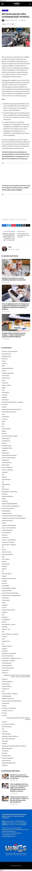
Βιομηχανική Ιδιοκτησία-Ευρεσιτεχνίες (11, 409)
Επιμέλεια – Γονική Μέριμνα (9, 540)
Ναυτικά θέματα (6, 619)
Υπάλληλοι (4, 743)
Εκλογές (4, 498)
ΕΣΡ (3, 547)
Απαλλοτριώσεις (6, 378)
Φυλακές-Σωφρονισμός (7, 758)
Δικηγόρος (12, 219)
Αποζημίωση (5, 383)
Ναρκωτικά (4, 617)
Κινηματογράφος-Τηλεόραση (9, 588)
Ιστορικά (4, 576)
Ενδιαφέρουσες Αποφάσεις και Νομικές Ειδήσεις (14, 518)
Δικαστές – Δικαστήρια (7, 469)
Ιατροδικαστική (6, 564)
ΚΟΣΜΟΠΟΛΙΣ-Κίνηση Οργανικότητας (11, 595)
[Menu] (2, 4)
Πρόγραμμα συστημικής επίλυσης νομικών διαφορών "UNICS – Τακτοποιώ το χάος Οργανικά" (17, 675)
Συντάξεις (4, 715)
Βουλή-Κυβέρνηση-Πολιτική (9, 412)
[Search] (30, 4)
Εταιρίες (4, 549)
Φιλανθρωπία (5, 750)
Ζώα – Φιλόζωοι (6, 559)
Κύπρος (4, 602)
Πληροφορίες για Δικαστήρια (9, 653)
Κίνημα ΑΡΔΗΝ (5, 585)
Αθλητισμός (5, 358)
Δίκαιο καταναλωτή (6, 462)
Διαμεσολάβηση (6, 438)
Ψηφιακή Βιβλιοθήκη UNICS (9, 763)
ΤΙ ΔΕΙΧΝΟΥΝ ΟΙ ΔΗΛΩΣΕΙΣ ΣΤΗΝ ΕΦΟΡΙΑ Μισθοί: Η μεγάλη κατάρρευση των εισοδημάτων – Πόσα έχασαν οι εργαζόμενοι (8, 237)
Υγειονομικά (5, 741)
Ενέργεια (4, 523)
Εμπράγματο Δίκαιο (6, 513)
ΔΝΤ (3, 482)
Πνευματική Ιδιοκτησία (7, 656)
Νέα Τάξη (4, 622)
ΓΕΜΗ (3, 414)
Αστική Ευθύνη (5, 392)
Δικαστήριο (4, 472)
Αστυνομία (4, 395)
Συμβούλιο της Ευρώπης (8, 698)
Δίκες (3, 474)
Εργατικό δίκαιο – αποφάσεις (9, 544)
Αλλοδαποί (4, 363)
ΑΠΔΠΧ (3, 380)
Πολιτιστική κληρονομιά (8, 668)
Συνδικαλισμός (5, 703)
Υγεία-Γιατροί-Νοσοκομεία (8, 738)
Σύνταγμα (4, 713)
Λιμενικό (4, 607)
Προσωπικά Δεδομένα (7, 681)
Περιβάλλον (5, 651)
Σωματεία (4, 721)
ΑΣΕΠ (3, 390)
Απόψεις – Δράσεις (6, 385)
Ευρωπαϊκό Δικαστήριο (7, 554)
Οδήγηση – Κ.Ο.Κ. (6, 629)
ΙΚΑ (3, 571)
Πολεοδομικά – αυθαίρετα (8, 660)
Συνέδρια (4, 705)
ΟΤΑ (3, 643)
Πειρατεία (4, 648)
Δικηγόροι (4, 477)
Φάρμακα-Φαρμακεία (7, 748)
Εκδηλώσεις (5, 494)
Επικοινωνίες (5, 537)
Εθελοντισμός (5, 489)
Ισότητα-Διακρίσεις (7, 573)
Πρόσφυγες (4, 679)
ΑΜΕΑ (3, 366)
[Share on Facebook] (8, 24)
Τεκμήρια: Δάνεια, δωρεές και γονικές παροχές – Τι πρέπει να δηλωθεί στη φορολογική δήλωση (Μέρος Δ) (14, 334)
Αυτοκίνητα (5, 10)
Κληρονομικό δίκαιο (7, 590)
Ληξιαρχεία (5, 605)
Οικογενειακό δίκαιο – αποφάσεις (10, 634)
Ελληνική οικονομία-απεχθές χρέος (10, 506)
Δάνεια (3, 421)
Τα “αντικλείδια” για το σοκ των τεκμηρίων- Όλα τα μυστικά (23, 235)
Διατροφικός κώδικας (7, 448)
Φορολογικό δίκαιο (6, 755)
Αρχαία (3, 387)
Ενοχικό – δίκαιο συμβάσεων (9, 527)
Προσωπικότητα (6, 684)
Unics (7, 20)
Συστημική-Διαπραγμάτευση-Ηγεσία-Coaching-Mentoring (18, 718)
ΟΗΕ (3, 631)
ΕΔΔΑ (3, 486)
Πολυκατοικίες (5, 670)
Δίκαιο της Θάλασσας (7, 467)
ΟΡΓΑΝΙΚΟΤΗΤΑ (6, 641)
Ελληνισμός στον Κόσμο (8, 508)
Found (1, 870)
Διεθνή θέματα (5, 460)
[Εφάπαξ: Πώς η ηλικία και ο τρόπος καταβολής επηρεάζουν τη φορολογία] (16, 267)
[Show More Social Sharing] (15, 24)
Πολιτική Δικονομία (6, 663)
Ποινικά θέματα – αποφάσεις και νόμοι (11, 658)
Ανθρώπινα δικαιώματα (8, 373)
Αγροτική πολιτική (6, 354)
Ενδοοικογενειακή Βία (7, 520)
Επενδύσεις (5, 535)
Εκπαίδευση (5, 501)
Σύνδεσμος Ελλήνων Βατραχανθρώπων (11, 701)
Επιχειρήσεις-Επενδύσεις (8, 542)
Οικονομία (4, 636)
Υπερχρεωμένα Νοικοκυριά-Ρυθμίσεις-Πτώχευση (14, 746)
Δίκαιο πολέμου (6, 465)
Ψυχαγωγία (5, 765)
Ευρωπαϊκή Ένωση (6, 552)
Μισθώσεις (4, 612)
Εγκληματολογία (6, 484)
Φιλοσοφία (4, 753)
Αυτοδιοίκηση (5, 399)
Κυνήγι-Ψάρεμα (6, 600)
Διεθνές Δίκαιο (5, 453)
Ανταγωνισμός (5, 375)
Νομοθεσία (4, 627)
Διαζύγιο (4, 431)
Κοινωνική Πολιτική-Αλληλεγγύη (10, 593)
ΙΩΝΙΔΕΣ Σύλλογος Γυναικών (9, 578)
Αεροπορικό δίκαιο (6, 356)
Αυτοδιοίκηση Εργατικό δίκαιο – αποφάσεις (12, 402)
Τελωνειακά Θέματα (7, 726)
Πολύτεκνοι (5, 672)
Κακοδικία (4, 581)
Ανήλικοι (4, 370)
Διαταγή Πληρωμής (6, 445)
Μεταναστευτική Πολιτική (8, 610)
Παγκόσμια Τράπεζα (7, 646)
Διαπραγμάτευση (6, 441)
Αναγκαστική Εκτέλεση (7, 368)
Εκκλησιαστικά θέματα (7, 496)
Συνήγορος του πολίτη (7, 710)
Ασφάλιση (4, 397)
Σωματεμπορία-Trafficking (8, 724)
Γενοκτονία (4, 419)
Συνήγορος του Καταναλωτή (9, 708)
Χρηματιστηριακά (6, 760)
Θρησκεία (4, 561)
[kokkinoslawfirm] (17, 4)
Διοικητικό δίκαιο (6, 479)
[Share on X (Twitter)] (10, 24)
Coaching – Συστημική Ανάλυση (9, 351)
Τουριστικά (4, 731)
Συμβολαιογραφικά (6, 696)
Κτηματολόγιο (5, 598)
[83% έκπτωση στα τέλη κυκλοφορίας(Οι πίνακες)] (16, 46)
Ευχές (3, 556)
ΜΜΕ (3, 614)
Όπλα (3, 639)
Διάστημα (4, 443)
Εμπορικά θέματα (6, 511)
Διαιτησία (4, 433)
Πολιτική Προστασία (7, 665)
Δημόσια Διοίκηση (6, 428)
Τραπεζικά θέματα (6, 734)
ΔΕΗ (3, 426)
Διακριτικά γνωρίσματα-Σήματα (10, 436)
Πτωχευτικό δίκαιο (6, 686)
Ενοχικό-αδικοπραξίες (7, 530)
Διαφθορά (4, 450)
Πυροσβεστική (5, 689)
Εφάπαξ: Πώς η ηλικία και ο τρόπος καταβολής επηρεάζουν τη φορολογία (19, 776)
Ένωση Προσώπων (6, 532)
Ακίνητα (4, 361)
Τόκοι (3, 729)
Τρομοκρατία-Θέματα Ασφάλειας (10, 736)
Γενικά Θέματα (5, 416)
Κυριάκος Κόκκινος (21, 219)
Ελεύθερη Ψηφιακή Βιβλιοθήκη (9, 503)
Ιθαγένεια (4, 569)
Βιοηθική (4, 407)
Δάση (3, 424)
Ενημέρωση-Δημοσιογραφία (9, 525)
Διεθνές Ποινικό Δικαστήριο (8, 457)
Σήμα (3, 691)
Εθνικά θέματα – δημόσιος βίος (9, 491)
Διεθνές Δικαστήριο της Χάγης (9, 455)
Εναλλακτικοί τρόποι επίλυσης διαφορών (12, 515)
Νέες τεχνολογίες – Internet (8, 624)
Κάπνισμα (4, 583)
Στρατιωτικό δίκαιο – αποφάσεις (10, 693)
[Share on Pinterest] (13, 24)
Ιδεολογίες (4, 566)
